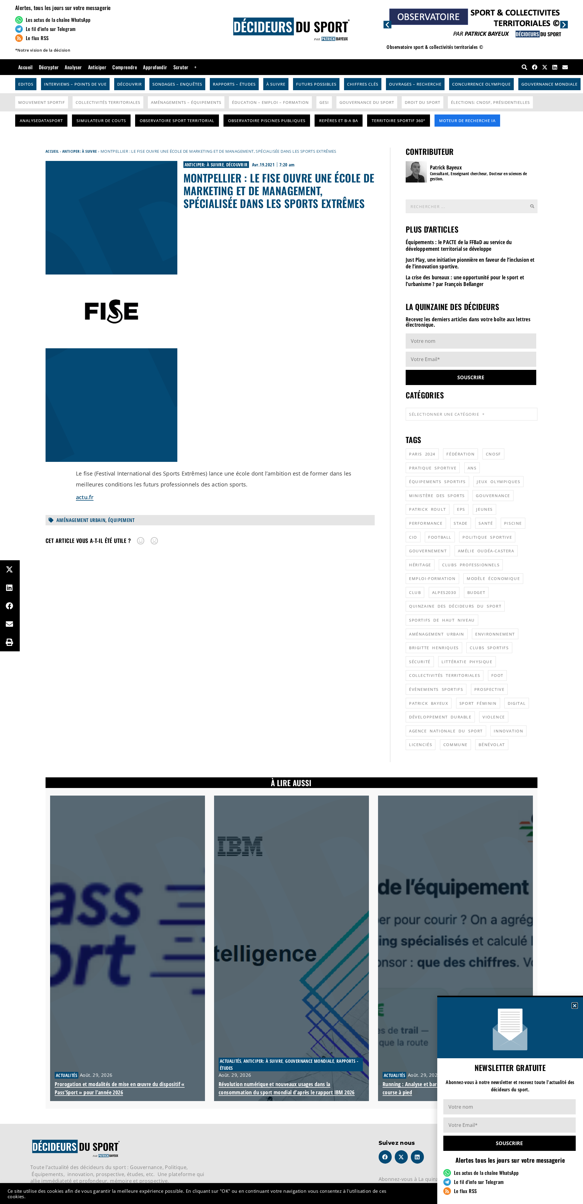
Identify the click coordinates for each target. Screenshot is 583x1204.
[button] (574, 1005)
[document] (291, 602)
